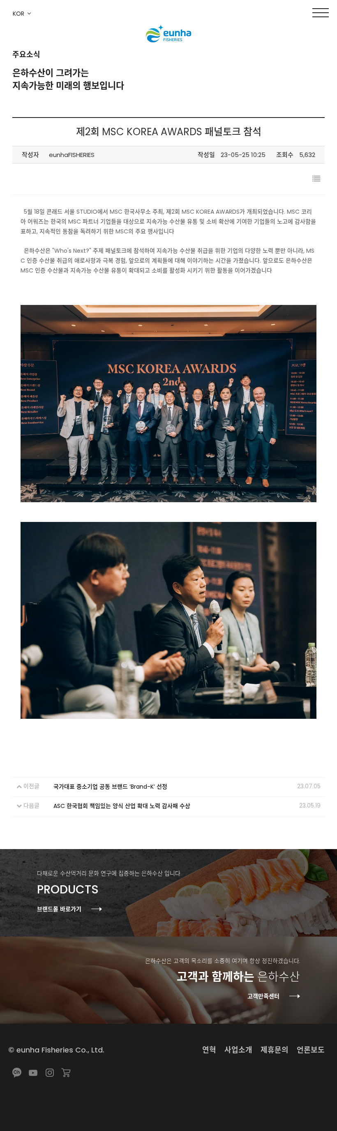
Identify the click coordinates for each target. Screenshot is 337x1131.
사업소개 (238, 1050)
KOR (18, 13)
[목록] (316, 179)
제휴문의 (275, 1050)
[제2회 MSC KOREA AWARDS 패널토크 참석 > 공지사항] (168, 34)
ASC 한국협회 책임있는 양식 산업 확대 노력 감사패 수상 (121, 806)
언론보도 (311, 1050)
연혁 (209, 1050)
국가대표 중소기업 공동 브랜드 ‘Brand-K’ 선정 (110, 786)
